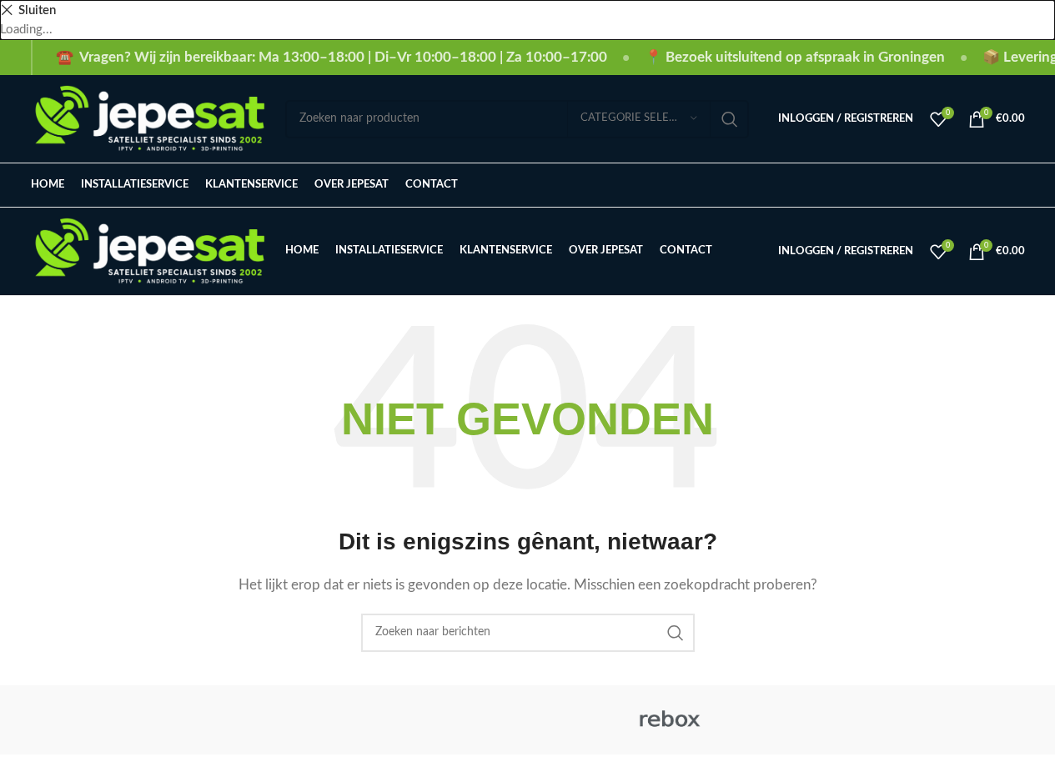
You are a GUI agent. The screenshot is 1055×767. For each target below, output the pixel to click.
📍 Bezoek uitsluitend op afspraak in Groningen (795, 57)
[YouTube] (987, 185)
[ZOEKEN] (730, 119)
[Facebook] (904, 185)
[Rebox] (670, 719)
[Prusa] (811, 719)
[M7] (953, 719)
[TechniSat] (527, 719)
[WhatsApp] (1016, 185)
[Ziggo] (102, 719)
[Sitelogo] (150, 118)
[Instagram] (932, 185)
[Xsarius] (243, 719)
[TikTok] (959, 185)
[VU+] (385, 719)
